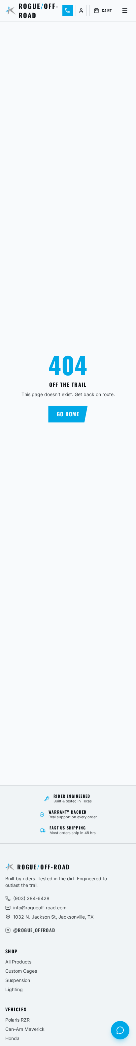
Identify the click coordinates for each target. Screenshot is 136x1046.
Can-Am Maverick (25, 1029)
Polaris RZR (17, 1020)
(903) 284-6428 (31, 898)
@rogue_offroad (34, 930)
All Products (18, 961)
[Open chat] (120, 1030)
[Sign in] (81, 10)
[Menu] (125, 11)
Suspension (17, 980)
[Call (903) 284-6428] (67, 10)
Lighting (14, 989)
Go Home (68, 414)
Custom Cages (21, 971)
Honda (12, 1038)
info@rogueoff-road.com (39, 907)
